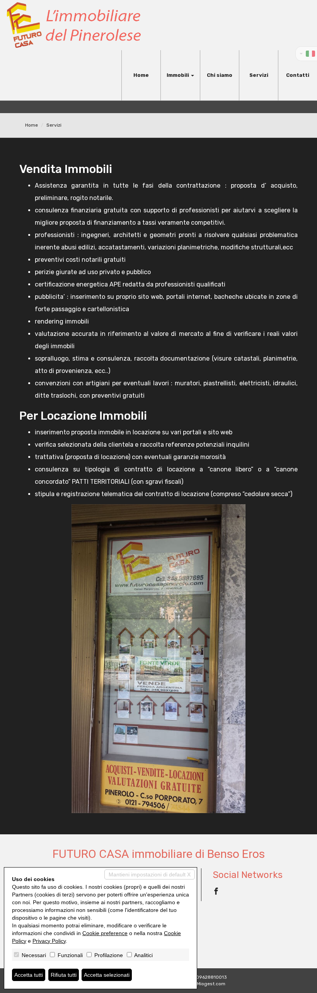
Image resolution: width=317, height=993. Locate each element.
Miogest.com (211, 983)
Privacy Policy (49, 941)
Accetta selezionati (107, 975)
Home (141, 75)
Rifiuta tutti (64, 975)
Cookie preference (105, 933)
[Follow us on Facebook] (216, 892)
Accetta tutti (28, 975)
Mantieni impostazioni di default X (150, 874)
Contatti (297, 75)
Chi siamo (219, 75)
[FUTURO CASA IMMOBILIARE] (73, 25)
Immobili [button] (178, 75)
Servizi (258, 75)
